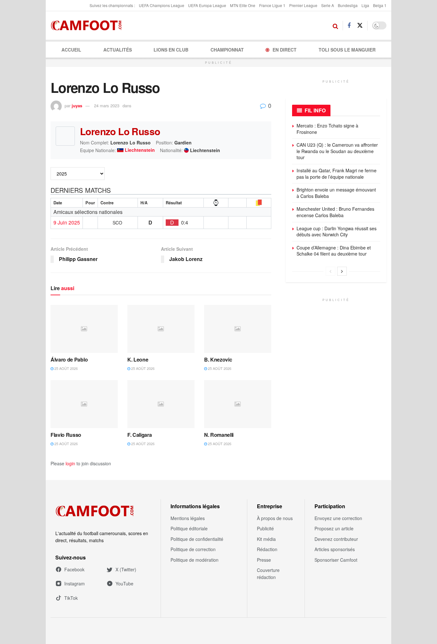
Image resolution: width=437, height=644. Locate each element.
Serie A (327, 5)
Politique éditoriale (189, 528)
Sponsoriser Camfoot (335, 560)
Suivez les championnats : (112, 5)
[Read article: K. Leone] (161, 329)
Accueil (71, 49)
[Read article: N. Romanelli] (237, 404)
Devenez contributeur (336, 539)
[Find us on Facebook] (349, 25)
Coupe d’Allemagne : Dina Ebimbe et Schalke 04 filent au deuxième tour (334, 250)
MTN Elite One (242, 5)
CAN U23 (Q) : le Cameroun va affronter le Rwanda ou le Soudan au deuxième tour (337, 151)
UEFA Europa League (207, 5)
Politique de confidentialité (197, 539)
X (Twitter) (125, 569)
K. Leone (137, 359)
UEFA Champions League (161, 5)
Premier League (303, 5)
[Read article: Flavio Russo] (84, 404)
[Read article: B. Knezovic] (237, 329)
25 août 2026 (65, 368)
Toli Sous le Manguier (347, 49)
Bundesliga (348, 5)
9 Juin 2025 (66, 222)
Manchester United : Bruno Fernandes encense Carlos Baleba (336, 212)
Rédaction (267, 549)
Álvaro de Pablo (69, 359)
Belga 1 (379, 5)
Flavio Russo (66, 434)
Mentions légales (188, 518)
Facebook (74, 569)
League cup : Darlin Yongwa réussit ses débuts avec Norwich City (337, 231)
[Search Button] (335, 26)
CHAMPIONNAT (227, 49)
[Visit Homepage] (88, 26)
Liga (365, 5)
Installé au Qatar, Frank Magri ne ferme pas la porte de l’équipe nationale (337, 173)
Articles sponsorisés (334, 549)
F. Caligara (139, 434)
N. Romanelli (219, 434)
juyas (77, 105)
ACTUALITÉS (117, 49)
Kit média (266, 539)
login (70, 463)
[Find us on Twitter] (360, 25)
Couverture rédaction (268, 573)
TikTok (71, 598)
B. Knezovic (218, 359)
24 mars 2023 (106, 105)
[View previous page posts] (330, 271)
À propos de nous (275, 518)
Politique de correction (193, 549)
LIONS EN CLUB (171, 49)
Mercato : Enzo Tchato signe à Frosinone (327, 128)
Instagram (74, 583)
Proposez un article (334, 528)
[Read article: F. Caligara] (161, 404)
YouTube (124, 583)
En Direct (285, 49)
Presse (264, 560)
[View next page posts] (342, 271)
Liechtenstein (140, 150)
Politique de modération (195, 560)
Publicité (265, 528)
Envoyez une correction (338, 518)
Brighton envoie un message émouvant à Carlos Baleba (336, 192)
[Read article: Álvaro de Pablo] (84, 329)
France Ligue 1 (272, 5)
